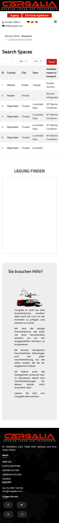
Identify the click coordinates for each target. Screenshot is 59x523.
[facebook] (8, 504)
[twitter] (22, 504)
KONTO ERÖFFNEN (11, 466)
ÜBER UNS (7, 461)
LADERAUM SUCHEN (11, 474)
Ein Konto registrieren (37, 15)
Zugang (14, 15)
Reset (52, 61)
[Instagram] (22, 514)
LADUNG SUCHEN (10, 470)
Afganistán (13, 106)
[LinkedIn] (8, 514)
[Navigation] (55, 24)
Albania (11, 85)
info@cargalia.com (14, 25)
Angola (11, 95)
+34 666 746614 (12, 22)
